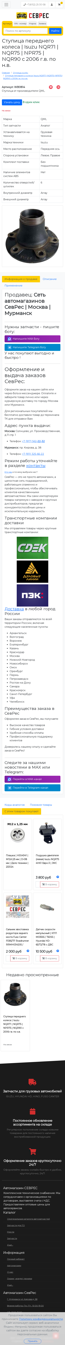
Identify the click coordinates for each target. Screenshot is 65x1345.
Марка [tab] (32, 23)
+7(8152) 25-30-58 (36, 4)
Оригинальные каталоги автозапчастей (28, 1219)
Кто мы (8, 472)
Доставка (14, 608)
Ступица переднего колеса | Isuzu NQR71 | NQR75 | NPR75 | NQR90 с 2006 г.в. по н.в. (14, 1024)
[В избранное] (51, 87)
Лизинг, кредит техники (19, 1278)
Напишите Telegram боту (29, 347)
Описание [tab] (50, 279)
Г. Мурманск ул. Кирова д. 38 (22, 1299)
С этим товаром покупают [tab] (21, 811)
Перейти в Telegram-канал (30, 787)
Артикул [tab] (7, 23)
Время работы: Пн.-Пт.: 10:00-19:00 (25, 1305)
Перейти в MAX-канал (27, 779)
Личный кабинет (16, 1259)
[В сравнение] (58, 87)
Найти (55, 30)
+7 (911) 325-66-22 (33, 453)
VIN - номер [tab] (20, 23)
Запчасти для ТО (16, 1225)
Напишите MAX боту (26, 338)
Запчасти (12, 1238)
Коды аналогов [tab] (15, 804)
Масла (10, 1232)
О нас (10, 1272)
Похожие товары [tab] (41, 804)
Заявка (42, 23)
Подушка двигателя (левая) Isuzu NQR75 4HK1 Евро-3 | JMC (47, 859)
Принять (32, 1341)
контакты (35, 465)
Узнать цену (12, 102)
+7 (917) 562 (33, 441)
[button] (59, 4)
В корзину (51, 884)
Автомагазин (14, 1265)
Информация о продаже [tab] (21, 279)
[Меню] (6, 4)
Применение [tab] (13, 285)
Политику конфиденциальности (41, 1319)
